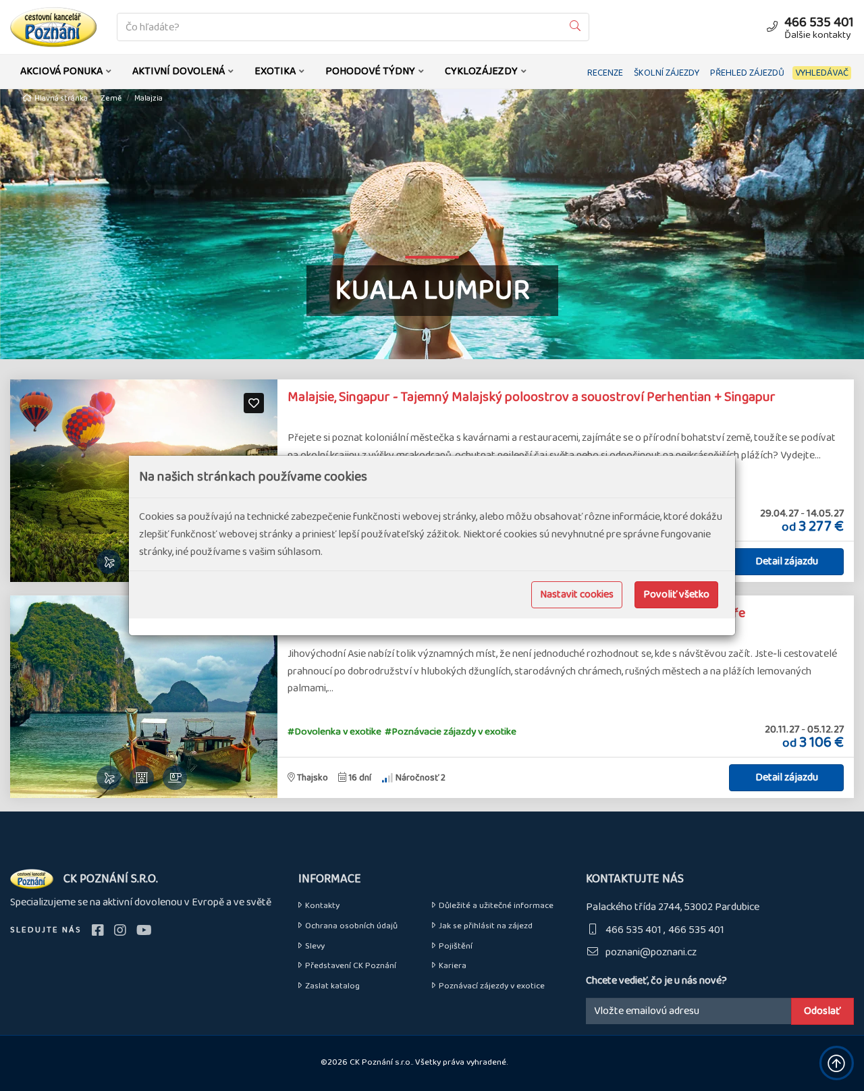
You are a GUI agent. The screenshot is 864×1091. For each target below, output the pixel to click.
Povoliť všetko (676, 594)
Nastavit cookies (577, 594)
